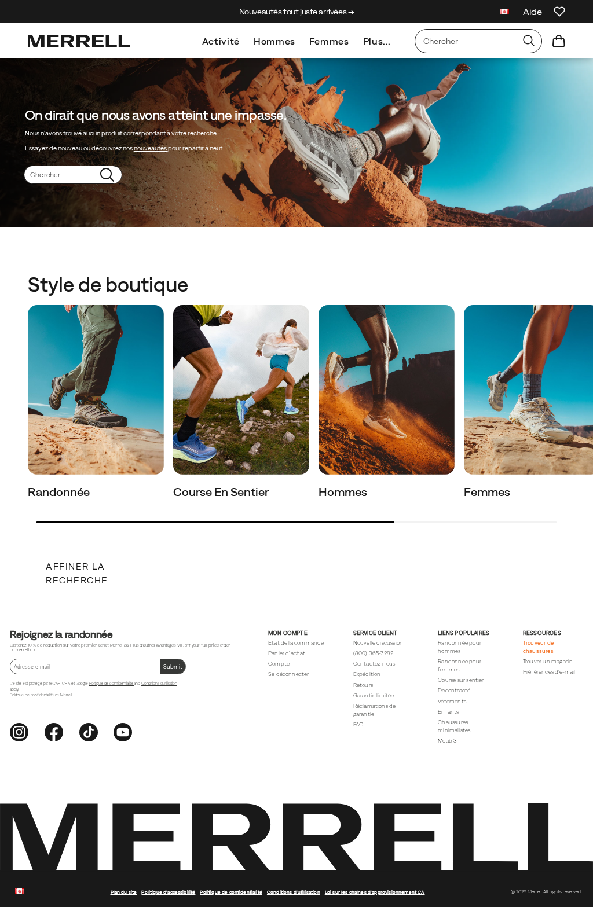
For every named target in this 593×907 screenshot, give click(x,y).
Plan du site (124, 892)
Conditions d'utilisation (159, 683)
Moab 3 (447, 740)
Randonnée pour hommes (459, 647)
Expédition (367, 674)
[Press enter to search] (528, 41)
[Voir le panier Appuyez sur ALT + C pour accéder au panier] (558, 41)
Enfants (448, 711)
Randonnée (60, 491)
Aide (532, 11)
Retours (363, 685)
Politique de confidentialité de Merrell (40, 695)
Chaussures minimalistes (454, 726)
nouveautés (151, 148)
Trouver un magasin (548, 661)
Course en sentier (222, 491)
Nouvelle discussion (378, 643)
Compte (279, 663)
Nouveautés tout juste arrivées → (296, 11)
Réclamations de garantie (374, 710)
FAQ (358, 724)
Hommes (274, 41)
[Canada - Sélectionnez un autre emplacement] (504, 13)
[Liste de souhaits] (559, 11)
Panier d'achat (287, 653)
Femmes (329, 41)
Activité (221, 41)
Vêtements (452, 701)
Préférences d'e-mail (549, 672)
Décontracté (454, 690)
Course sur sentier (461, 680)
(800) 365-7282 (373, 653)
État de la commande (296, 643)
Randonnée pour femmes (459, 665)
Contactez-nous (374, 663)
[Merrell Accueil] (79, 41)
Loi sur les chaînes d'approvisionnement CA (375, 892)
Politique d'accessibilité (168, 892)
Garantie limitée (373, 695)
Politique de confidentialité (111, 683)
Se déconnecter (288, 674)
